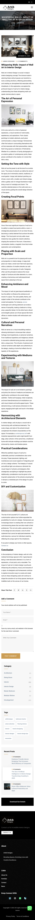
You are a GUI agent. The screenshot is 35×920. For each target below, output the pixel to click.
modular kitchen (9, 695)
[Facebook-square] (10, 898)
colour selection (9, 724)
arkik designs (9, 719)
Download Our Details (17, 802)
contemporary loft (21, 433)
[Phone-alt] (25, 898)
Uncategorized (8, 700)
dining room (8, 677)
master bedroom (9, 691)
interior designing (18, 728)
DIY (19, 515)
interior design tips (22, 733)
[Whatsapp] (20, 898)
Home (13, 23)
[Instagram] (15, 898)
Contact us (5, 545)
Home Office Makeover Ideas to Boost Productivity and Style (21, 789)
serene (25, 302)
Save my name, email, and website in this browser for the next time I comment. (17, 630)
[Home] (7, 820)
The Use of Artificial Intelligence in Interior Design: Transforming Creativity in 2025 (21, 775)
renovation (8, 738)
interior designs (9, 733)
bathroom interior (21, 719)
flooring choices (22, 724)
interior (20, 23)
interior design (9, 686)
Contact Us (7, 832)
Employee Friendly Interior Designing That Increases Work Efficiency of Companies (21, 761)
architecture (8, 673)
